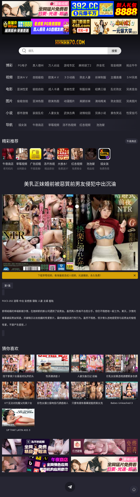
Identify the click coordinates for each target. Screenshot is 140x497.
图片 (9, 101)
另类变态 (131, 89)
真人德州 (38, 65)
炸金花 (100, 65)
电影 (9, 89)
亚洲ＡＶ (22, 77)
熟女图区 (116, 101)
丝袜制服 (100, 77)
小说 (9, 113)
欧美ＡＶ (53, 77)
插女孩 (22, 125)
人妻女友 (53, 113)
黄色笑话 (116, 113)
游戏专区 (69, 65)
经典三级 (100, 89)
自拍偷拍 (38, 77)
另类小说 (100, 113)
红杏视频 (85, 125)
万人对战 (53, 65)
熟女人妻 (85, 77)
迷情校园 (85, 113)
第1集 (7, 285)
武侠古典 (69, 113)
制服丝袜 (85, 89)
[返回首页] (134, 489)
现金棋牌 (116, 65)
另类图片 (131, 101)
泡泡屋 (100, 125)
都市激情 (22, 113)
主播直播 (116, 77)
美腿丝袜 (85, 101)
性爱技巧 (131, 113)
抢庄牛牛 (131, 65)
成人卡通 (53, 89)
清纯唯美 (100, 101)
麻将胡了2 (85, 65)
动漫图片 (69, 101)
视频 (9, 77)
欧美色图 (53, 101)
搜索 (114, 51)
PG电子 (22, 65)
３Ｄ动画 (69, 77)
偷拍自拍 (38, 89)
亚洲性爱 (22, 89)
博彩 (9, 65)
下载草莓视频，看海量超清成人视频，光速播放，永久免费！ (70, 275)
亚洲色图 (38, 101)
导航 (9, 125)
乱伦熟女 (116, 89)
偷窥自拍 (22, 101)
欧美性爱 (69, 89)
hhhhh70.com (70, 42)
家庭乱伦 (38, 113)
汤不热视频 (69, 125)
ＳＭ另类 (131, 77)
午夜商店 (38, 125)
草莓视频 (53, 125)
